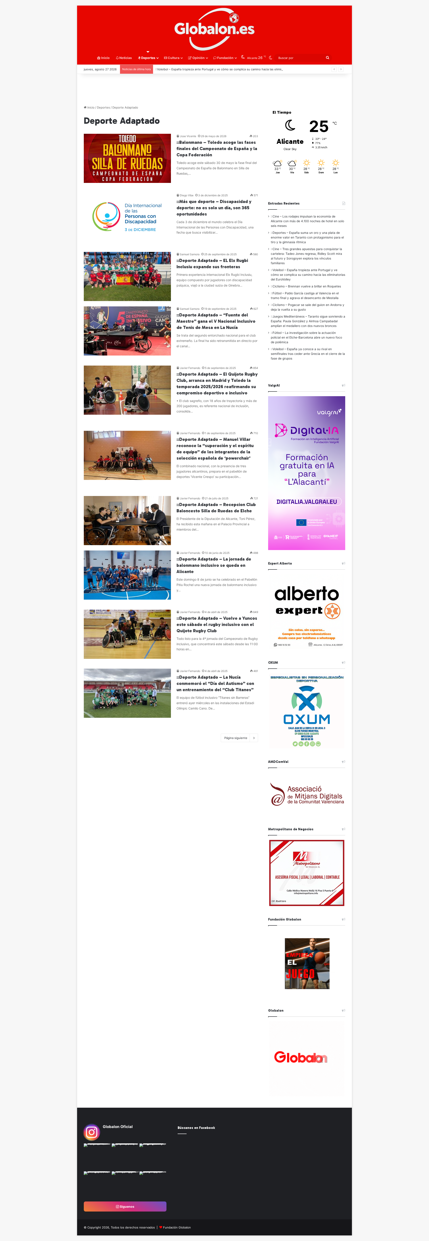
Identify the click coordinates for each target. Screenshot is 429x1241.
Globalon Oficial (118, 1126)
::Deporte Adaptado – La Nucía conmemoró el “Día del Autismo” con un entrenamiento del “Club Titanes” (215, 683)
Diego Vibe (186, 195)
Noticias (125, 58)
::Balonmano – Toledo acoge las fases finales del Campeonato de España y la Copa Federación (217, 148)
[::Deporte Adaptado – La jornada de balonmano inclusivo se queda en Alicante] (127, 575)
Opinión (198, 58)
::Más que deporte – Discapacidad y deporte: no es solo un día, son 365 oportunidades (214, 208)
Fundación (225, 58)
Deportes (148, 58)
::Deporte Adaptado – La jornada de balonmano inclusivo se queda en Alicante (214, 565)
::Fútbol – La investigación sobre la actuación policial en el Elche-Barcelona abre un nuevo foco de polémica (306, 337)
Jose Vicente (188, 136)
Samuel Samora (190, 254)
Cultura (173, 58)
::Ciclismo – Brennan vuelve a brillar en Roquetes (189, 69)
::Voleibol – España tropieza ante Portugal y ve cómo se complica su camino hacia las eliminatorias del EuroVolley (308, 274)
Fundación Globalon (177, 1227)
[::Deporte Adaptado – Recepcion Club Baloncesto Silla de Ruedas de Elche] (127, 520)
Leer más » (190, 183)
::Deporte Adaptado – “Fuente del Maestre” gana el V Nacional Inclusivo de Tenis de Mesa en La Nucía (216, 321)
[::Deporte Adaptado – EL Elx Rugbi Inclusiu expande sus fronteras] (127, 276)
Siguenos (126, 1206)
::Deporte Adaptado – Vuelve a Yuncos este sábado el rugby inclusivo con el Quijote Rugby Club (217, 624)
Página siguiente (235, 738)
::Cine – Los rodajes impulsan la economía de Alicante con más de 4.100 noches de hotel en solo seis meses (307, 221)
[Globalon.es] (214, 29)
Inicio (105, 58)
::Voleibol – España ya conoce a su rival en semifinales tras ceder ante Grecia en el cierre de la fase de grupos (308, 353)
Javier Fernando (190, 368)
